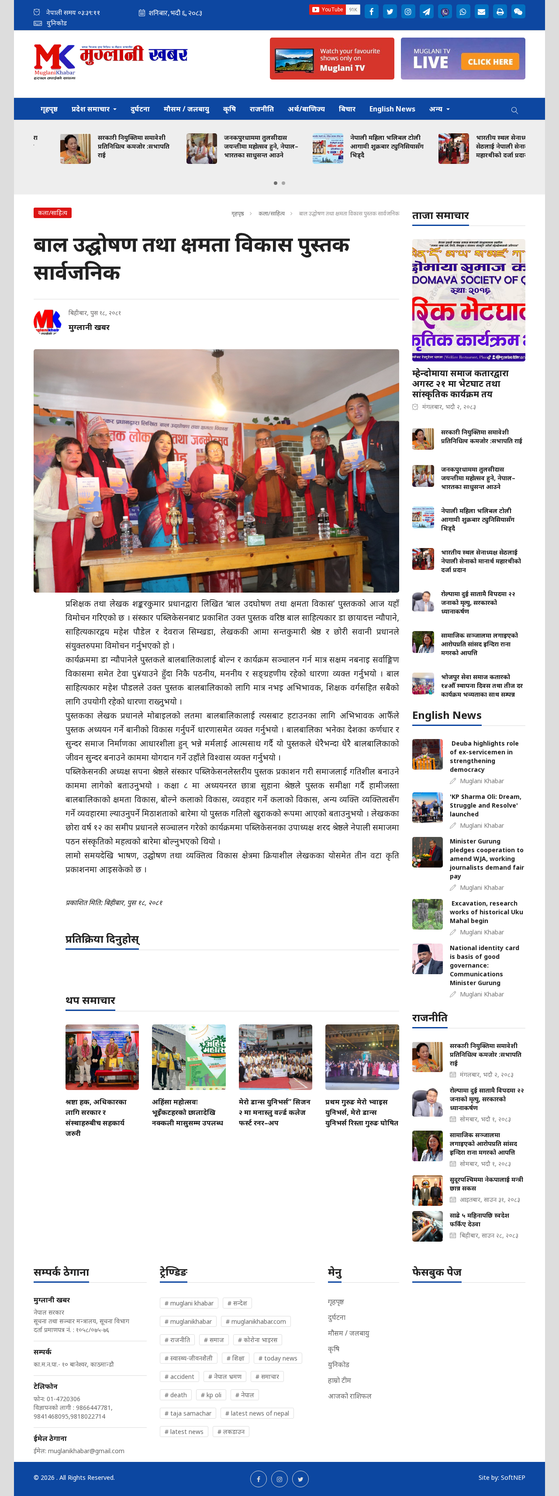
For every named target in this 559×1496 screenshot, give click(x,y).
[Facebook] (372, 11)
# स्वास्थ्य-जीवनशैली (189, 1358)
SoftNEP (513, 1477)
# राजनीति (177, 1340)
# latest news (184, 1431)
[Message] (427, 11)
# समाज (214, 1340)
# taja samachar (188, 1413)
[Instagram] (408, 11)
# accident (179, 1376)
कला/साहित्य (272, 213)
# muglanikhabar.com (256, 1321)
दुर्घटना (140, 109)
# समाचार (267, 1376)
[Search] (514, 109)
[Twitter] (390, 11)
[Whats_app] (463, 11)
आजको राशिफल (350, 1396)
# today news (278, 1358)
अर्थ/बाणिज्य (306, 109)
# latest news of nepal (257, 1413)
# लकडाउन (231, 1431)
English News (392, 109)
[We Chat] (518, 11)
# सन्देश (237, 1303)
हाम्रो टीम (339, 1380)
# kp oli (211, 1395)
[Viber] (445, 11)
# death (176, 1395)
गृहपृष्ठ (49, 109)
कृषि (229, 109)
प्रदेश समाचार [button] (91, 109)
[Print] (500, 11)
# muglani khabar (189, 1303)
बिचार (347, 109)
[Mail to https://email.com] (482, 11)
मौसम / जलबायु (186, 109)
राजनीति (262, 109)
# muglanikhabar (188, 1321)
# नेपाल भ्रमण (225, 1376)
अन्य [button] (436, 109)
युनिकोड (338, 1364)
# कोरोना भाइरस (257, 1340)
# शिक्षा (236, 1358)
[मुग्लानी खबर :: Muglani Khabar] (111, 64)
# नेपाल (244, 1395)
